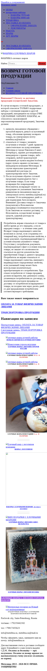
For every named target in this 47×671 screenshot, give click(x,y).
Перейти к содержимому (13, 2)
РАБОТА (10, 30)
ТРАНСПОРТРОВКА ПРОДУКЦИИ (20, 312)
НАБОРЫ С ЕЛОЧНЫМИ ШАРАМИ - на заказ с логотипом (23, 508)
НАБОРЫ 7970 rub (20, 15)
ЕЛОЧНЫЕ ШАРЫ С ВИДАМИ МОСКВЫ (23, 592)
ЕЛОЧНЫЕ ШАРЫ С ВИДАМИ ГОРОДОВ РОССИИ (23, 347)
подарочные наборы (16, 12)
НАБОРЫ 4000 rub (20, 17)
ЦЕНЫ (9, 9)
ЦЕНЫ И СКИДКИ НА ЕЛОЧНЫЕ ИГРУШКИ (23, 340)
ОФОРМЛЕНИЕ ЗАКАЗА (24, 25)
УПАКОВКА (12, 20)
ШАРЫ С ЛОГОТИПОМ (23, 449)
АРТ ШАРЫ (12, 36)
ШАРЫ (9, 33)
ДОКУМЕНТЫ (18, 28)
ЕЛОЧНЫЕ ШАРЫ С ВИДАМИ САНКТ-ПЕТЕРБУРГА (23, 523)
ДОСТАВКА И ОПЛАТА (18, 23)
